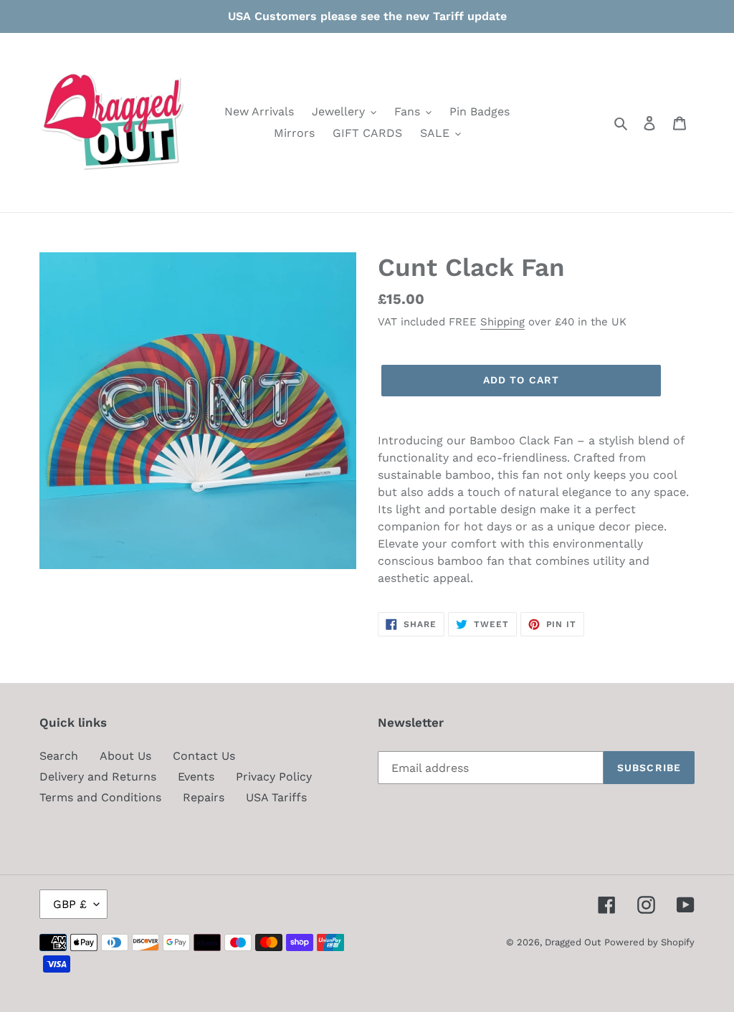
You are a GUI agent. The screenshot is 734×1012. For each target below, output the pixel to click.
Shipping (502, 321)
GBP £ (70, 904)
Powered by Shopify (649, 942)
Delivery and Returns (97, 776)
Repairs (203, 797)
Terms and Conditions (100, 797)
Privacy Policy (274, 776)
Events (196, 776)
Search (58, 756)
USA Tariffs (276, 797)
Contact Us (204, 756)
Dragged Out (573, 942)
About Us (125, 756)
